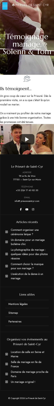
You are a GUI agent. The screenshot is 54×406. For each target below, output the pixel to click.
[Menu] (5, 6)
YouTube (26, 209)
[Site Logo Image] (30, 5)
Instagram (33, 209)
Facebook (21, 209)
